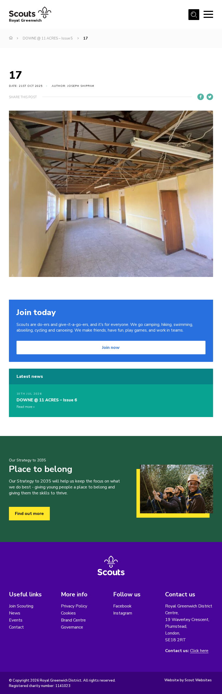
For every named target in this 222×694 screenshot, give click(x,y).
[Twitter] (210, 97)
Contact (16, 627)
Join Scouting (21, 606)
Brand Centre (73, 620)
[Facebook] (200, 97)
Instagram (122, 613)
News (14, 613)
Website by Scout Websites (188, 680)
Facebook (122, 606)
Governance (72, 627)
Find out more (29, 514)
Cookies (68, 613)
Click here (199, 651)
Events (15, 620)
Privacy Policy (74, 606)
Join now (111, 348)
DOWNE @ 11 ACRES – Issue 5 (48, 38)
